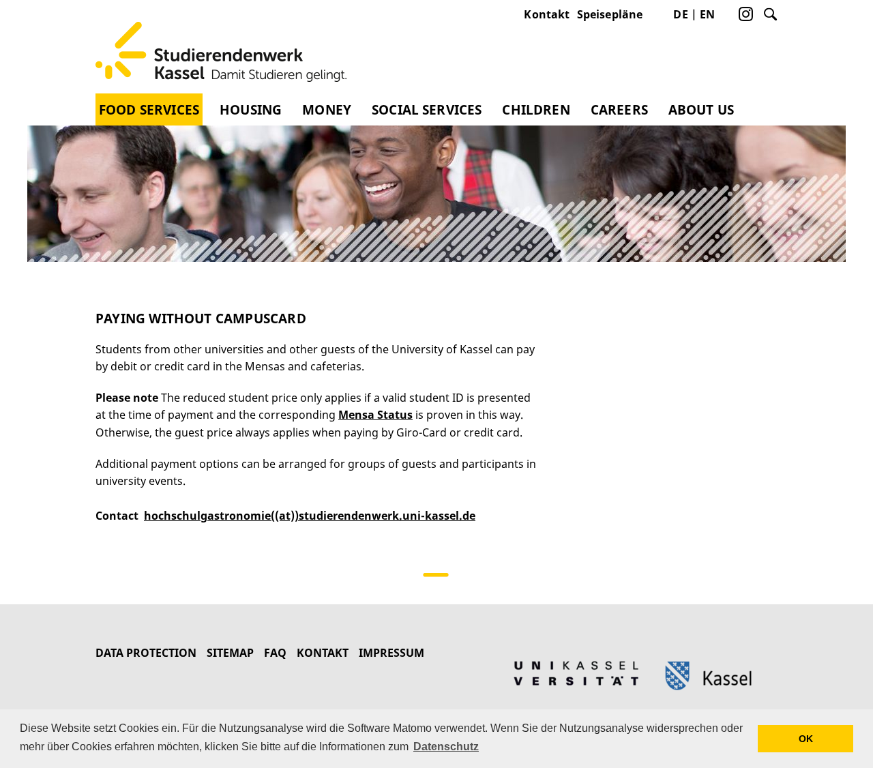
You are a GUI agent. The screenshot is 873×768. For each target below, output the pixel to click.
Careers (619, 109)
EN (707, 14)
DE (680, 14)
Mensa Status (375, 414)
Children (535, 109)
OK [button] (806, 738)
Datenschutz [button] (446, 746)
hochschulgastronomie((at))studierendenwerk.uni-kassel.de (309, 515)
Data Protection (145, 652)
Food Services (149, 109)
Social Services (427, 109)
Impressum (391, 652)
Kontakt (546, 14)
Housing (251, 109)
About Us (701, 109)
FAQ (275, 652)
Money (326, 109)
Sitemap (230, 652)
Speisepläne (610, 14)
